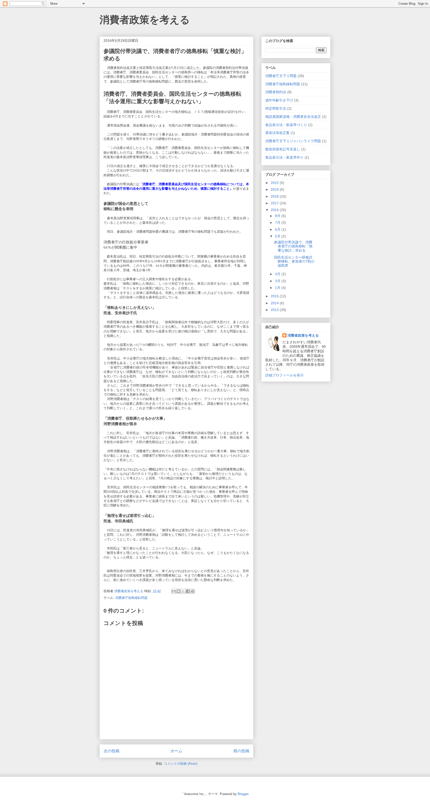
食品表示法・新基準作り (284, 157)
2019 (275, 189)
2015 (275, 296)
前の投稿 (241, 751)
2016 (275, 210)
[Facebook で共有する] (187, 591)
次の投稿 (111, 751)
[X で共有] (183, 591)
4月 (278, 274)
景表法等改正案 (277, 133)
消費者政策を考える (145, 19)
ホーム (176, 751)
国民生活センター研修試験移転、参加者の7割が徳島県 (294, 261)
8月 (278, 216)
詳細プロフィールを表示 (284, 375)
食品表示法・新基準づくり (286, 125)
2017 (275, 203)
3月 (278, 281)
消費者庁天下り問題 (281, 76)
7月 (278, 222)
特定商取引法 (275, 108)
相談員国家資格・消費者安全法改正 (293, 117)
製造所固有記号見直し (282, 149)
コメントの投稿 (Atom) (180, 763)
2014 (275, 303)
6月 (278, 229)
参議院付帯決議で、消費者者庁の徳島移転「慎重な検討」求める (293, 246)
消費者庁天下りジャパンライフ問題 (293, 141)
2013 (275, 310)
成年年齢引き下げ (279, 100)
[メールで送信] (173, 591)
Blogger (243, 794)
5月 (278, 236)
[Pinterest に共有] (192, 591)
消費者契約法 (275, 92)
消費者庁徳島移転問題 (131, 598)
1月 (278, 288)
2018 (275, 196)
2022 (275, 183)
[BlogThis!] (178, 591)
